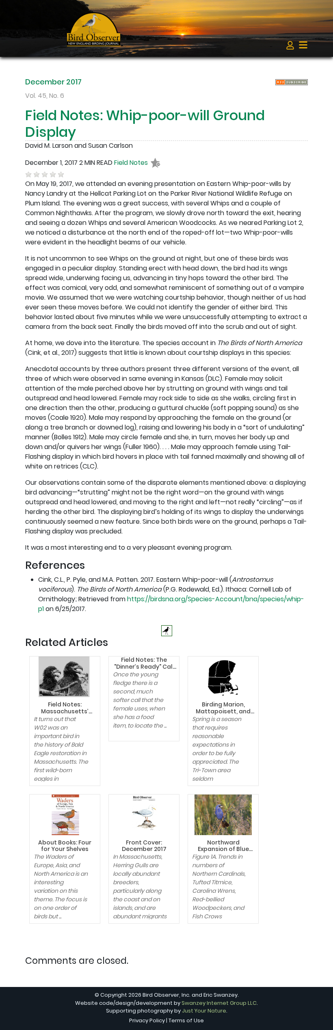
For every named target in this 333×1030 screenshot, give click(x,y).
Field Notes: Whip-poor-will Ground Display (145, 124)
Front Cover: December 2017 (144, 845)
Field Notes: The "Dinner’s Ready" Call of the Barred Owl (144, 667)
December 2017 (53, 82)
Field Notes (131, 163)
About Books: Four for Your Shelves (64, 845)
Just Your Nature (204, 1011)
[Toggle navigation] (303, 45)
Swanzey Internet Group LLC (219, 1003)
